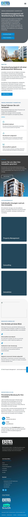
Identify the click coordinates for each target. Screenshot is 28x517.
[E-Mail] (3, 423)
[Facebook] (3, 490)
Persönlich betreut (8, 124)
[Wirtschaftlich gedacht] (4, 145)
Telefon (8, 417)
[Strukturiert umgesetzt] (4, 133)
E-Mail (7, 422)
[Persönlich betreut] (4, 122)
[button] (25, 3)
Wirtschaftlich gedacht (9, 147)
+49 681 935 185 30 (11, 419)
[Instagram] (6, 490)
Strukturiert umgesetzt (10, 136)
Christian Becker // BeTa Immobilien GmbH (17, 512)
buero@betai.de (9, 424)
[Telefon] (3, 418)
